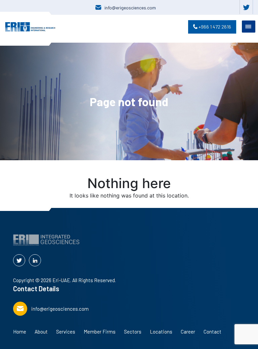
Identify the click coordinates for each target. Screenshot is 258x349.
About (41, 332)
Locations (161, 332)
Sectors (132, 332)
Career (188, 332)
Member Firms (100, 332)
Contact (212, 332)
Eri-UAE (61, 280)
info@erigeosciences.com (130, 7)
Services (65, 332)
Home (19, 332)
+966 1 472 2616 (214, 27)
